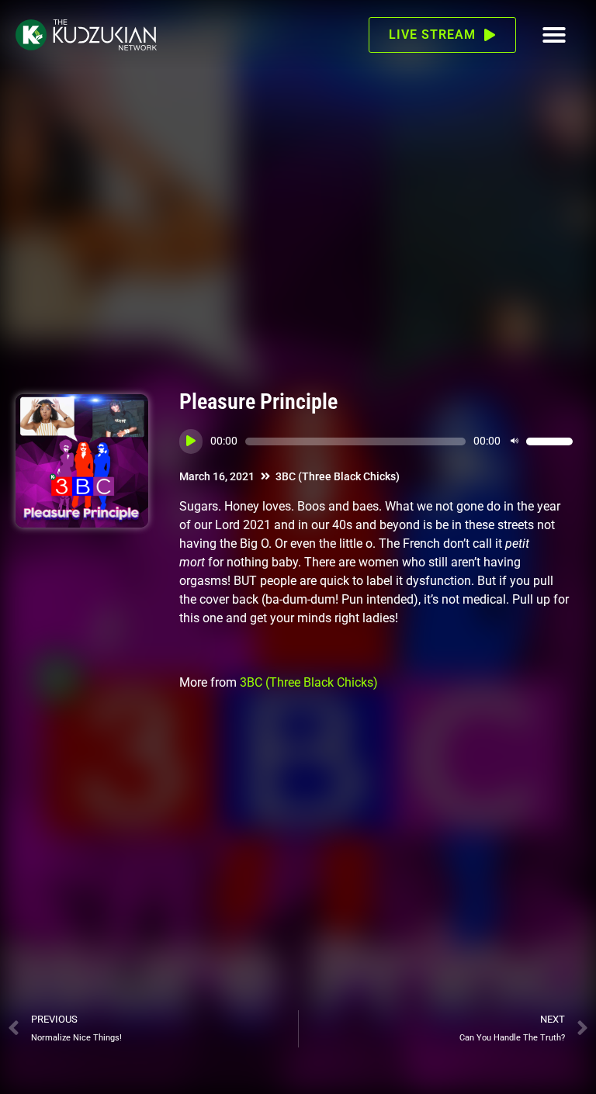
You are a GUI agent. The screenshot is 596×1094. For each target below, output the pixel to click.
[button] (554, 35)
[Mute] (514, 441)
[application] (376, 441)
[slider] (549, 441)
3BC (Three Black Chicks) (337, 476)
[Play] (191, 441)
